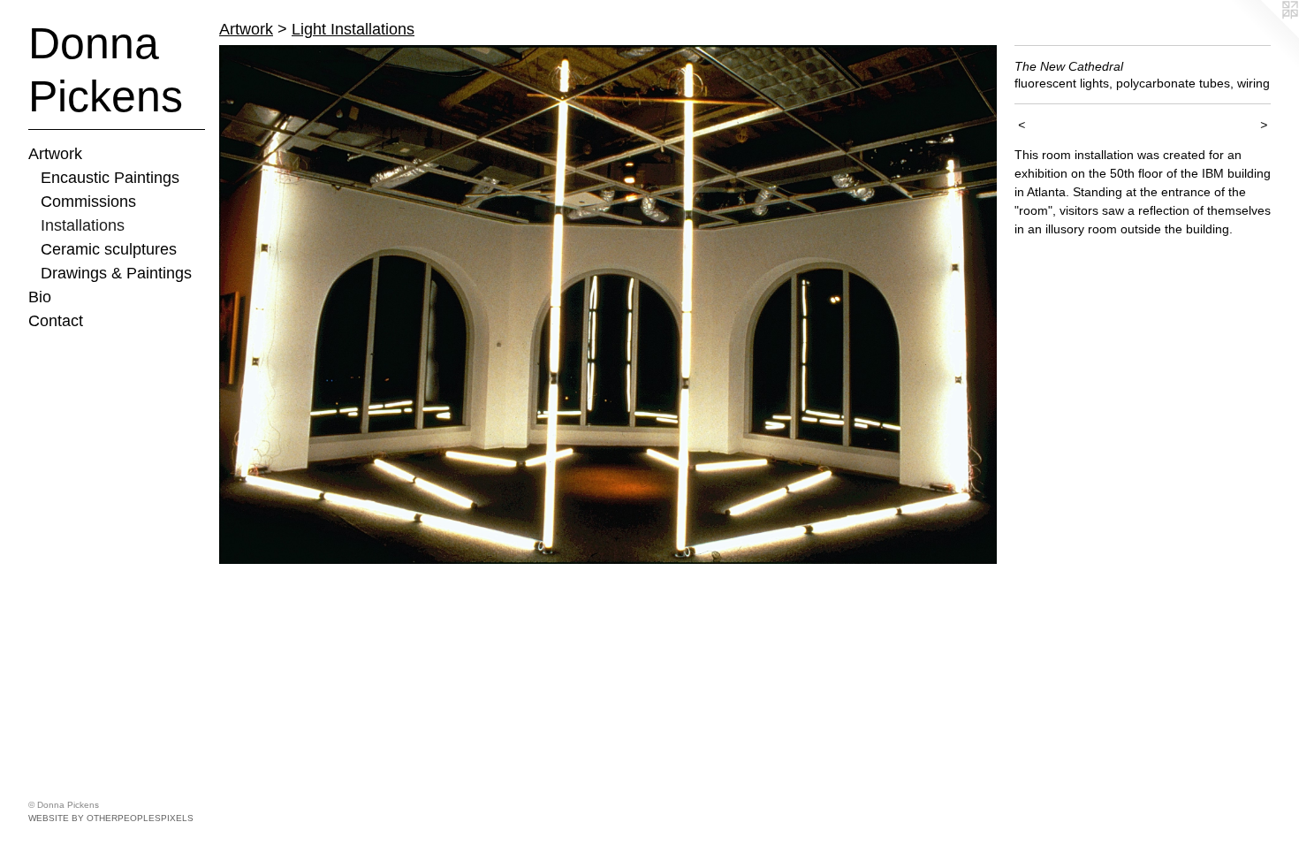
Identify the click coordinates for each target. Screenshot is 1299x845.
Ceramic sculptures (109, 249)
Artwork (55, 154)
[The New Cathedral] (608, 304)
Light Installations (353, 29)
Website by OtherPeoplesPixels (111, 818)
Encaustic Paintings (110, 178)
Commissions (88, 201)
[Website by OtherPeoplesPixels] (1263, 35)
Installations (83, 225)
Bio (39, 297)
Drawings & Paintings (116, 273)
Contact (55, 321)
